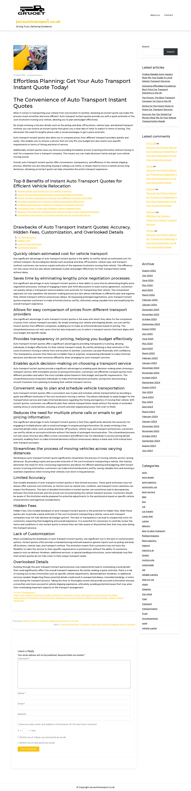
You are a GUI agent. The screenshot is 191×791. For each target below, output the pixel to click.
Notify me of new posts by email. (37, 742)
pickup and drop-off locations (25, 598)
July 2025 (147, 334)
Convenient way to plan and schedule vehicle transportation (49, 208)
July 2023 (147, 450)
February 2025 (150, 358)
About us (155, 15)
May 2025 (147, 343)
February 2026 (150, 300)
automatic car (149, 487)
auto (144, 472)
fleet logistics (149, 540)
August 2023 (149, 446)
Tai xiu (149, 166)
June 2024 (148, 397)
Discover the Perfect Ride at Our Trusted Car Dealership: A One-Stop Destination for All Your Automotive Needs (161, 153)
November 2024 (150, 373)
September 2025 (151, 324)
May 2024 (147, 402)
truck (145, 613)
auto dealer (148, 477)
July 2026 (147, 275)
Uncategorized (28, 592)
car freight (147, 511)
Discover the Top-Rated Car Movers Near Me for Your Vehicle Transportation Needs (159, 118)
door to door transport (153, 531)
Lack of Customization (30, 244)
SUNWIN (150, 189)
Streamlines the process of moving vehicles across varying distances (54, 215)
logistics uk (148, 550)
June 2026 (148, 280)
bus (144, 502)
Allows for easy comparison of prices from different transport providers (55, 198)
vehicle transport (116, 598)
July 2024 (147, 392)
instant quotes (101, 595)
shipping (146, 589)
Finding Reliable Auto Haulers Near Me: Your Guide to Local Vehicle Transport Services (157, 77)
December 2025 (150, 309)
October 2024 (149, 377)
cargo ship (147, 516)
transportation (149, 608)
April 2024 (147, 407)
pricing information (47, 598)
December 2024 (150, 368)
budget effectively (54, 595)
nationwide (148, 565)
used (144, 623)
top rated (147, 594)
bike (144, 497)
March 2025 (148, 353)
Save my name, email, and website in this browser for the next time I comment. (58, 724)
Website (22, 714)
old (143, 570)
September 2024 (151, 382)
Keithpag (151, 212)
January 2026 (149, 304)
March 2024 (148, 411)
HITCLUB (151, 143)
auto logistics (149, 482)
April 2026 (147, 290)
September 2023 (151, 441)
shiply (145, 584)
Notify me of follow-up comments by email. (43, 737)
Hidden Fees (24, 240)
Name (22, 693)
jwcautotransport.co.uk (38, 22)
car (143, 506)
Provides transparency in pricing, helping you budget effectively (51, 201)
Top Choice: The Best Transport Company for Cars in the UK (158, 99)
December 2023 (150, 426)
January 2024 (149, 421)
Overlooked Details (27, 247)
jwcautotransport (35, 75)
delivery (146, 526)
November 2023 (150, 431)
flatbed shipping (150, 536)
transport (147, 604)
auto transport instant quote (32, 595)
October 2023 (149, 436)
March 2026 (148, 295)
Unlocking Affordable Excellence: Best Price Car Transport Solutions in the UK (159, 89)
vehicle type (18, 601)
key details (112, 595)
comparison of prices (71, 595)
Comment (24, 658)
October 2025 (149, 319)
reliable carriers (150, 574)
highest (146, 545)
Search (145, 46)
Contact (168, 15)
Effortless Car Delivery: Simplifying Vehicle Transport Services (161, 220)
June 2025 (147, 338)
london (145, 555)
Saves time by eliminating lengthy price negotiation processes (50, 194)
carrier (145, 521)
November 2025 (150, 314)
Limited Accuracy (27, 237)
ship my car (148, 579)
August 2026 (149, 270)
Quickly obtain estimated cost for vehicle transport (45, 191)
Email (21, 703)
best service (148, 492)
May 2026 (147, 285)
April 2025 (147, 348)
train (144, 599)
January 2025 (149, 363)
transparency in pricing (65, 598)
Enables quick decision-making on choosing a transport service (51, 205)
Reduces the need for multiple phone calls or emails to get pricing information (58, 212)
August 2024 (149, 387)
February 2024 (150, 416)
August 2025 (149, 329)
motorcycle (148, 560)
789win (150, 231)
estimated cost (87, 595)
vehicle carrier (149, 628)
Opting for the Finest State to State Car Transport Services (158, 108)
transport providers (100, 598)
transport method (83, 598)
